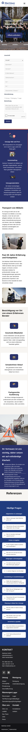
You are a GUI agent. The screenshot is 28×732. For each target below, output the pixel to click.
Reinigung (14, 98)
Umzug (7, 98)
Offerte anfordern (14, 35)
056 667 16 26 (9, 664)
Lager (20, 98)
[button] (24, 3)
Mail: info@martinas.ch (8, 666)
